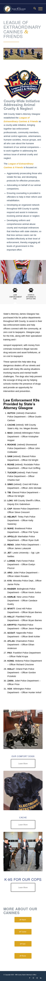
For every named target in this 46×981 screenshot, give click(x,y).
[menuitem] (33, 9)
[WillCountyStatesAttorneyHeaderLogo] (19, 9)
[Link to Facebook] (30, 978)
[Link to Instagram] (33, 978)
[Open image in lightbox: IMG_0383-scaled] (43, 282)
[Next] (40, 271)
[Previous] (5, 271)
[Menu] (39, 9)
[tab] (15, 294)
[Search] (33, 9)
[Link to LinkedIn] (41, 978)
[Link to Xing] (37, 978)
